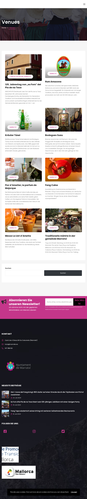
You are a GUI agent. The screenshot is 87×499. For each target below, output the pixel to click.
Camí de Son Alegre (16, 77)
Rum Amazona (53, 81)
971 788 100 (9, 348)
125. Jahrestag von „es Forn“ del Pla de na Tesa (23, 86)
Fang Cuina (51, 185)
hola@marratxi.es (11, 344)
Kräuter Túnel (12, 135)
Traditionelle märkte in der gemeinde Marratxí (60, 237)
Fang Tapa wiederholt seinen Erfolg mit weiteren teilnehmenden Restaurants (43, 411)
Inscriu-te (80, 302)
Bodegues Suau (54, 135)
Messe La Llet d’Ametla (18, 235)
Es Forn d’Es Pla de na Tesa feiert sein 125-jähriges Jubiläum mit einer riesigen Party (45, 402)
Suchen (8, 268)
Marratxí (27, 77)
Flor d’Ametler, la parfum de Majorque (21, 187)
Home (4, 28)
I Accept (74, 492)
